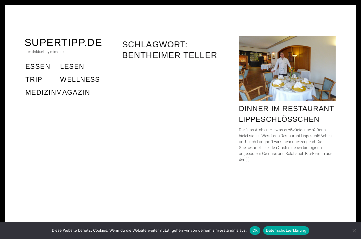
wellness (80, 79)
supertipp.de (63, 42)
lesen (72, 66)
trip (34, 79)
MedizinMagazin (57, 92)
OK (255, 230)
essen (37, 66)
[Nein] (354, 230)
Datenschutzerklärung (286, 230)
